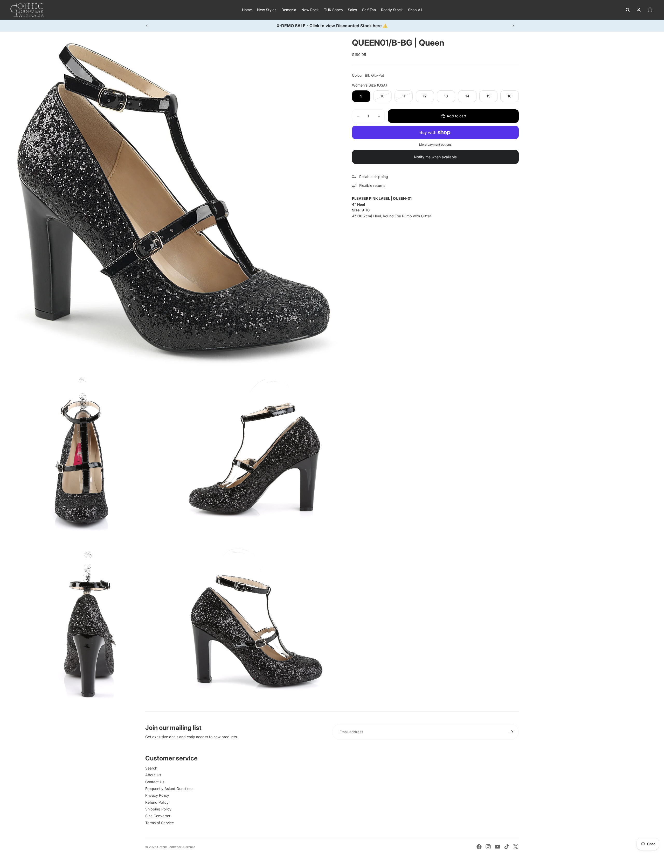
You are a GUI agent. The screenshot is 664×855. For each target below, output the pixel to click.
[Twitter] (516, 847)
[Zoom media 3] (255, 456)
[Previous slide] (147, 25)
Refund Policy (157, 802)
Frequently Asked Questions (169, 788)
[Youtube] (497, 847)
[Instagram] (488, 847)
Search (151, 768)
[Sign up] (511, 731)
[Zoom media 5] (255, 626)
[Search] (627, 10)
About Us (153, 775)
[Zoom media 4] (84, 626)
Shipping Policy (158, 809)
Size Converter (157, 816)
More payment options (435, 144)
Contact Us (154, 782)
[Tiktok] (506, 847)
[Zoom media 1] (170, 201)
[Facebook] (479, 847)
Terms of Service (159, 823)
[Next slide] (513, 25)
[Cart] (650, 10)
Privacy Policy (157, 795)
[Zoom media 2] (84, 456)
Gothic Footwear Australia (176, 847)
